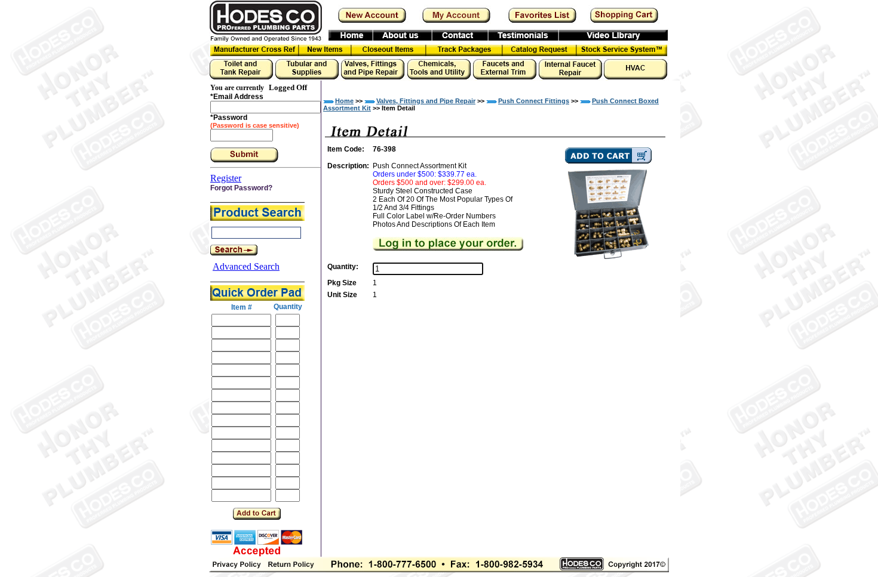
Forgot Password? (241, 188)
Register (225, 178)
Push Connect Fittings (533, 100)
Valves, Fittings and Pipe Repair (425, 100)
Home (344, 100)
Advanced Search (246, 266)
